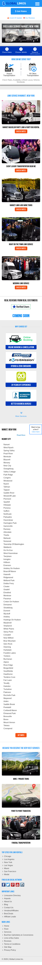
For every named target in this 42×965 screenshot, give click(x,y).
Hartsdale (8, 650)
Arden (6, 701)
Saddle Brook (9, 704)
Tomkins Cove (9, 677)
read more (21, 435)
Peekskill (7, 707)
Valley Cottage (10, 472)
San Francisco (10, 871)
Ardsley (7, 617)
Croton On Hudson (11, 602)
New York (8, 862)
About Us (8, 901)
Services (7, 932)
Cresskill (7, 635)
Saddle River (9, 493)
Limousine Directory (12, 895)
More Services (21, 414)
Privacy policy (10, 950)
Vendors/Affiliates (11, 911)
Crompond (8, 728)
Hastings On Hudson (12, 620)
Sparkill (7, 502)
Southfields (8, 671)
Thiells (6, 535)
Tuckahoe (8, 689)
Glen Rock (8, 644)
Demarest (8, 605)
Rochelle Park (9, 695)
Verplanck (8, 626)
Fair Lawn (8, 680)
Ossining (7, 647)
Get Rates (21, 11)
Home (6, 926)
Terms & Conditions (12, 944)
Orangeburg (8, 469)
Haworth (7, 574)
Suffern (6, 511)
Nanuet (7, 444)
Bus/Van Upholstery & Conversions (18, 935)
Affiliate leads (10, 917)
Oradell (7, 590)
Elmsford (7, 593)
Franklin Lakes (10, 653)
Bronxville (8, 716)
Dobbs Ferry (9, 583)
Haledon (7, 686)
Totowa (6, 725)
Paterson (7, 692)
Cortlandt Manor (10, 710)
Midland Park (9, 580)
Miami (6, 868)
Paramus (7, 599)
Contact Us (8, 908)
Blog (6, 905)
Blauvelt (7, 460)
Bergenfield (8, 668)
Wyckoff (7, 614)
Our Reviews (30, 18)
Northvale (8, 514)
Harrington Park (10, 523)
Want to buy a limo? (35, 429)
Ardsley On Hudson (12, 568)
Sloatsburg (8, 608)
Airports (7, 898)
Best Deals (8, 914)
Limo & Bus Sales (11, 938)
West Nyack (8, 448)
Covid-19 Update (15, 18)
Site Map (7, 947)
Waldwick (7, 547)
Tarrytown (8, 556)
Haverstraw (8, 520)
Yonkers (7, 656)
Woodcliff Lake (10, 496)
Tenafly (6, 683)
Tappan (7, 490)
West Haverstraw (11, 553)
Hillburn (7, 562)
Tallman (7, 487)
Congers (7, 478)
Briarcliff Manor (10, 571)
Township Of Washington (14, 544)
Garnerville (8, 526)
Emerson (7, 565)
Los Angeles (9, 859)
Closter (6, 586)
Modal (6, 874)
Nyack (6, 484)
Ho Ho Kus (8, 550)
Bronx (6, 719)
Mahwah (7, 538)
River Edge (8, 665)
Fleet (6, 929)
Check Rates (21, 131)
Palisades (8, 517)
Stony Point (8, 632)
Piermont (7, 499)
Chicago (7, 856)
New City (7, 466)
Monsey (7, 463)
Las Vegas (8, 865)
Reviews (7, 941)
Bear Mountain (10, 641)
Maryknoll (8, 623)
